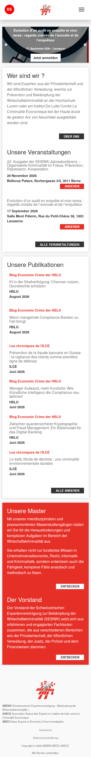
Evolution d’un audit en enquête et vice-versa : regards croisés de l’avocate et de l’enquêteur (45, 202)
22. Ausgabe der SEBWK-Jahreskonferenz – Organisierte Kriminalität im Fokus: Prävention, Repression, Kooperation (45, 165)
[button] (82, 9)
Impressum (45, 730)
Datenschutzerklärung (45, 738)
